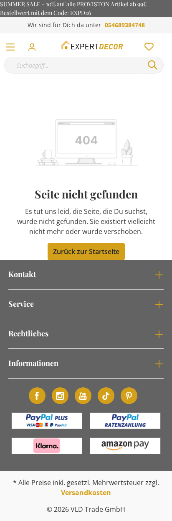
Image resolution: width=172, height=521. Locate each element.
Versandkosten (86, 492)
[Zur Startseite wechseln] (92, 45)
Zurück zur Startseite (86, 251)
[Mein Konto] (34, 45)
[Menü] (10, 45)
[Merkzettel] (146, 45)
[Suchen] (153, 65)
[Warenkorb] (167, 37)
